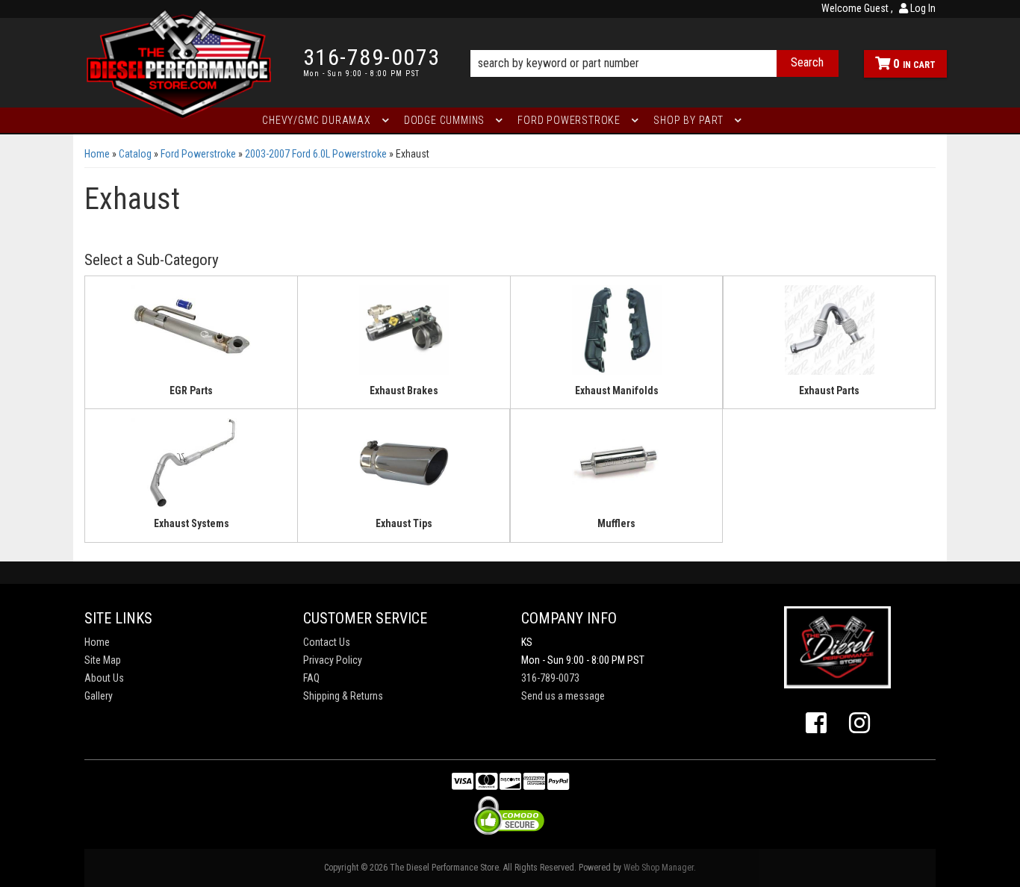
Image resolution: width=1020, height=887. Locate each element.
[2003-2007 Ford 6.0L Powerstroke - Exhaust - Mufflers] (616, 468)
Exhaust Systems (191, 523)
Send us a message (563, 696)
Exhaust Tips (404, 523)
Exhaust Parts (829, 390)
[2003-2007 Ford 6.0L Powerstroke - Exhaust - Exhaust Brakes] (404, 334)
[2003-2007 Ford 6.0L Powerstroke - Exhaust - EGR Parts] (191, 334)
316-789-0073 (550, 678)
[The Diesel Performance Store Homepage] (182, 62)
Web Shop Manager (658, 867)
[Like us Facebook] (816, 723)
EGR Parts (191, 390)
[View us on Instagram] (859, 723)
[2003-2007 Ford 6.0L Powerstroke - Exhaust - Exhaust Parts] (829, 334)
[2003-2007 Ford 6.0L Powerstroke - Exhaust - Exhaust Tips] (403, 468)
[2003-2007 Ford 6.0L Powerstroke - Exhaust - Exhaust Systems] (191, 468)
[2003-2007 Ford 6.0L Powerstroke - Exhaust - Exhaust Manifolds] (616, 334)
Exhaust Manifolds (617, 390)
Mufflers (616, 523)
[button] (654, 42)
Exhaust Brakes (404, 390)
